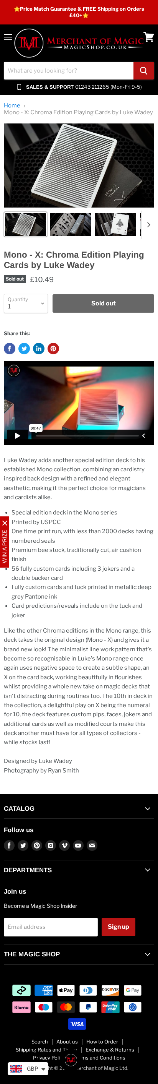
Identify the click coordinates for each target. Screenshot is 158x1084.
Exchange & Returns (110, 1050)
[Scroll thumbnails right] (147, 225)
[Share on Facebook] (9, 348)
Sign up (118, 926)
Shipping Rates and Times (46, 1050)
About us (67, 1042)
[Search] (143, 71)
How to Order (102, 1042)
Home (12, 105)
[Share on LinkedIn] (38, 348)
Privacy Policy (49, 1058)
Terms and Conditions (99, 1058)
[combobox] (68, 71)
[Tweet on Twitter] (24, 348)
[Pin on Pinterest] (53, 348)
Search (39, 1042)
